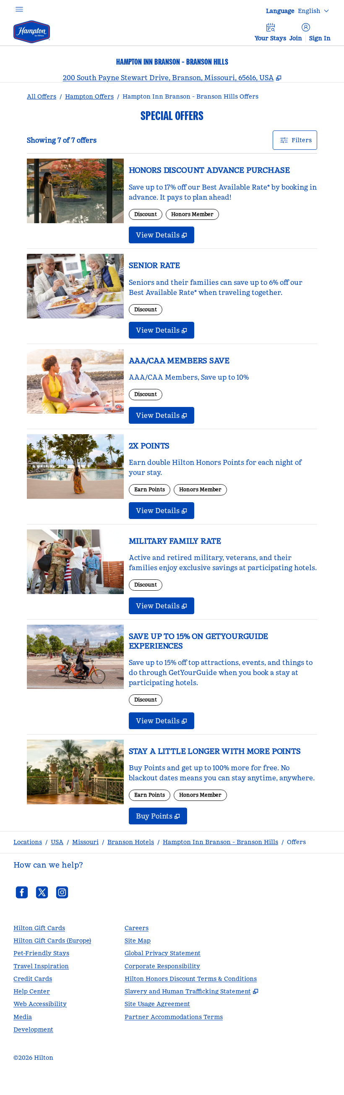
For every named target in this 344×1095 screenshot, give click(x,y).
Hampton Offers (89, 96)
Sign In (320, 38)
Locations (27, 842)
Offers (296, 842)
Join (295, 38)
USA (57, 842)
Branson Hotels (130, 842)
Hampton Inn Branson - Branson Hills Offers (190, 96)
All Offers (41, 96)
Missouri (85, 842)
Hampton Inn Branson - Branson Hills (220, 842)
